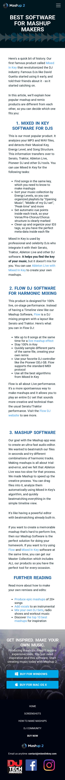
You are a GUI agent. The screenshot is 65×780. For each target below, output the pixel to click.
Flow (37, 314)
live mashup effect (41, 341)
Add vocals (22, 606)
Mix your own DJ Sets (29, 610)
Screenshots (32, 713)
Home (32, 706)
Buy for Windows (32, 673)
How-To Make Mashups (32, 721)
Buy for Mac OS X (32, 684)
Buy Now (32, 735)
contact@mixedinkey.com (42, 753)
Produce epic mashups (30, 599)
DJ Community (32, 728)
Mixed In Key (30, 550)
